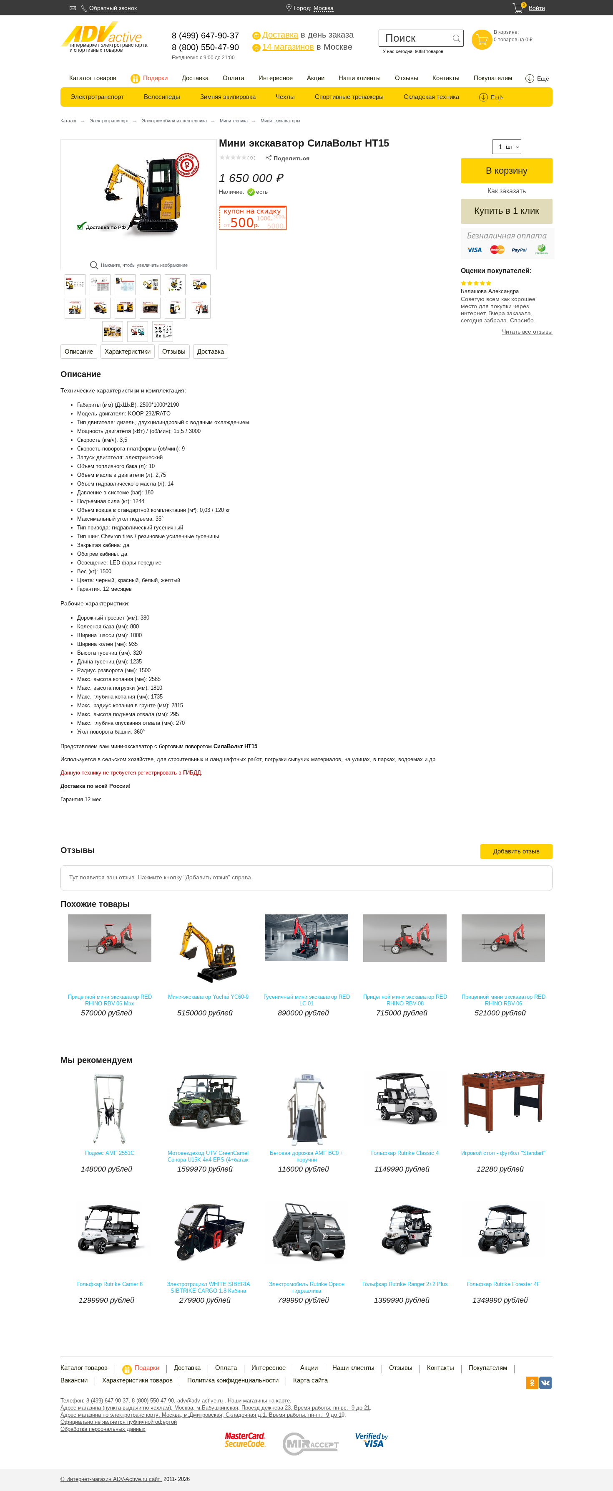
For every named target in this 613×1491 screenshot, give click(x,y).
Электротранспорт (97, 96)
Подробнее (134, 1029)
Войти (537, 8)
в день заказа (304, 34)
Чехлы (285, 96)
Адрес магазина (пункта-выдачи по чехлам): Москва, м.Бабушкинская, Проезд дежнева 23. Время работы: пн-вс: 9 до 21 (215, 1408)
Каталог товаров (92, 77)
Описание (79, 351)
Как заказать (506, 191)
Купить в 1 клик (506, 210)
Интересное (276, 77)
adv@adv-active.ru (200, 1400)
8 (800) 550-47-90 (153, 1400)
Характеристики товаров (137, 1380)
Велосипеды (162, 96)
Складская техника (431, 96)
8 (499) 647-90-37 (107, 1400)
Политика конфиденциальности (233, 1380)
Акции (315, 77)
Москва (324, 8)
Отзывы (406, 77)
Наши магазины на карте (259, 1400)
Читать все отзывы (527, 331)
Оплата (233, 77)
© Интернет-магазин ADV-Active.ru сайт (111, 1479)
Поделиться (287, 158)
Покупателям (493, 77)
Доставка (195, 77)
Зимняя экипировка (228, 96)
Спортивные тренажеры (349, 96)
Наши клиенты (360, 77)
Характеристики (128, 351)
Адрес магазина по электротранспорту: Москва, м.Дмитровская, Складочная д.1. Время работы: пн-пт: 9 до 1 (201, 1415)
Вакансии (74, 1380)
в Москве (303, 46)
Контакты (446, 77)
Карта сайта (310, 1380)
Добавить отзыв (516, 851)
